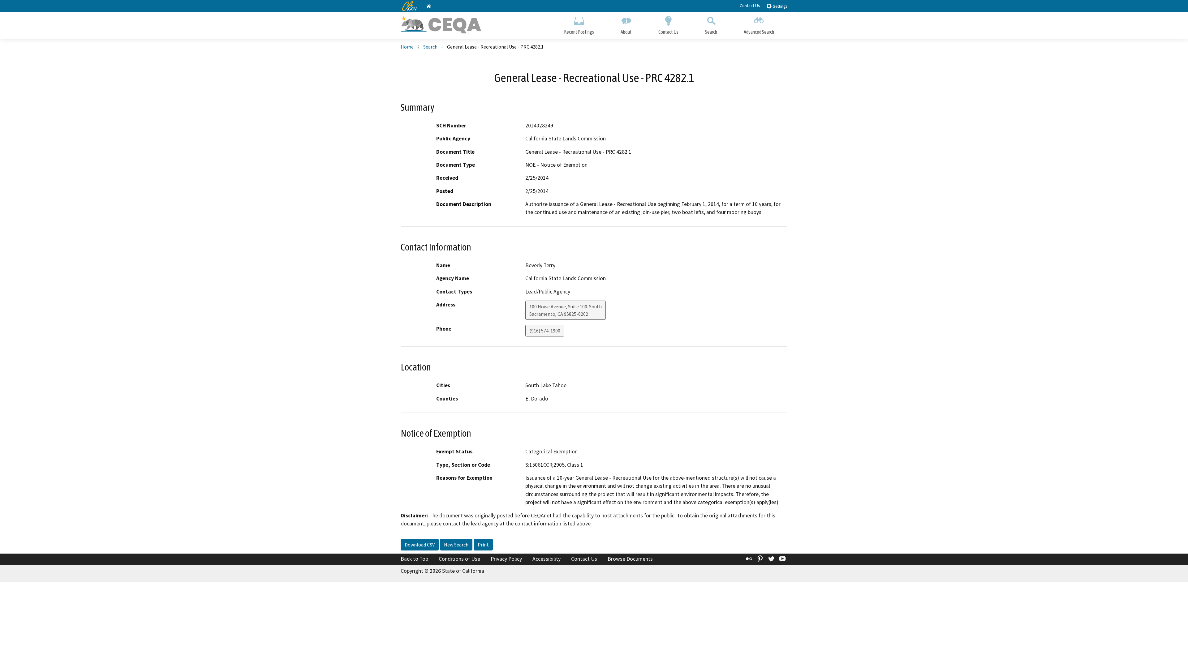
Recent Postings (579, 32)
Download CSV (420, 545)
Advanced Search (759, 32)
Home (407, 47)
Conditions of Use (459, 558)
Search (711, 32)
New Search (456, 545)
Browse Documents (630, 558)
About (626, 32)
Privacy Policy (506, 558)
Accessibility (546, 558)
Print (483, 545)
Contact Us (750, 5)
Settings (779, 6)
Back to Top (414, 558)
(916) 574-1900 (544, 331)
